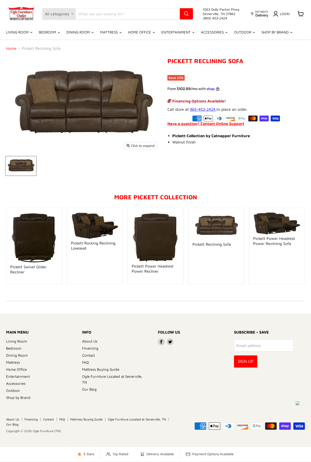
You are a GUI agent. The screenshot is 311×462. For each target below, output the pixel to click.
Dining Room (78, 32)
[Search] (186, 13)
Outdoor (243, 32)
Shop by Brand (275, 32)
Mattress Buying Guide (100, 369)
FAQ (85, 362)
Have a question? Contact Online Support (205, 123)
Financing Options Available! (198, 101)
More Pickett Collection (155, 197)
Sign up (245, 361)
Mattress (109, 32)
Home (11, 48)
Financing (90, 348)
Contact (88, 355)
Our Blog (89, 389)
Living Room (18, 32)
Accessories (213, 32)
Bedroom (48, 32)
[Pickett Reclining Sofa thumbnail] (21, 166)
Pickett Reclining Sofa (211, 244)
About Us (89, 341)
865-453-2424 (203, 109)
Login (285, 14)
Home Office (140, 32)
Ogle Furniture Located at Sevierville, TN (137, 419)
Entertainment (176, 32)
